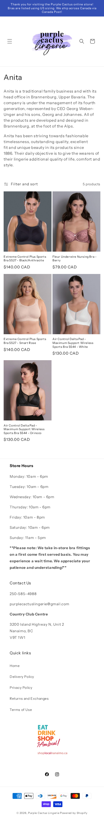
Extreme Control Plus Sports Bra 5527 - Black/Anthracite (25, 258)
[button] (9, 41)
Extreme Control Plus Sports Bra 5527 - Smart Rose (25, 341)
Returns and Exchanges (29, 698)
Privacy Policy (21, 687)
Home (15, 666)
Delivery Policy (22, 676)
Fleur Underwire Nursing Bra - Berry (74, 258)
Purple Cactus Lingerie (43, 813)
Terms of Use (21, 710)
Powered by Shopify (74, 813)
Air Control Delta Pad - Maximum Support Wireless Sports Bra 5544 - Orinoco (24, 429)
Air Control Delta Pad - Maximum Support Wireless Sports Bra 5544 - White (72, 342)
